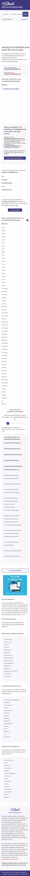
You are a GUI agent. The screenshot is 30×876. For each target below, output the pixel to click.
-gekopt (6, 797)
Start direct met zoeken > (14, 158)
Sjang (3, 252)
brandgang (5, 328)
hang (3, 243)
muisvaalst (7, 676)
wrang (3, 276)
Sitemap (10, 874)
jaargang (4, 398)
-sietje (6, 778)
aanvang (4, 294)
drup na (6, 647)
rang (3, 249)
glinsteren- (7, 737)
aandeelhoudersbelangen (12, 443)
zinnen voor (12, 73)
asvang (4, 303)
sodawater (7, 650)
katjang (4, 404)
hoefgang (4, 385)
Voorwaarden (24, 874)
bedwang (4, 306)
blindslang (5, 322)
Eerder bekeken (7, 19)
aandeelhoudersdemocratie (12, 530)
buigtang (4, 337)
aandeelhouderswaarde (11, 501)
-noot (5, 763)
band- (6, 729)
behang (4, 310)
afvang (4, 300)
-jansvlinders (8, 789)
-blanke (6, 770)
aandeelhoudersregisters (11, 542)
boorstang (5, 325)
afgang (4, 297)
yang (3, 279)
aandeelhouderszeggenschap (12, 550)
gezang (4, 367)
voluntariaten (8, 660)
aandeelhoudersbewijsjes (11, 510)
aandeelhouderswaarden (11, 533)
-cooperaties (7, 781)
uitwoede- (7, 702)
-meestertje (7, 768)
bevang (4, 319)
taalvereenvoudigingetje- (11, 700)
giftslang (4, 373)
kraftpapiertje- (8, 723)
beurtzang (5, 316)
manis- (6, 708)
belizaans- (7, 721)
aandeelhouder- (7, 190)
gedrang (4, 361)
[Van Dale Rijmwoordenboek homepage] (9, 4)
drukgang (4, 355)
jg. (2, 401)
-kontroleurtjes (8, 760)
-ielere (6, 784)
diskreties (7, 652)
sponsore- (7, 731)
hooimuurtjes (8, 639)
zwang (3, 285)
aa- (3, 176)
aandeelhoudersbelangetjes (13, 466)
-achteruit (7, 776)
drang (3, 233)
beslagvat (7, 668)
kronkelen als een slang (11, 89)
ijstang (4, 392)
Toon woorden (15, 210)
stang (3, 261)
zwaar (6, 645)
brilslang (4, 334)
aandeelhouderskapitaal (11, 519)
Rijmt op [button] (5, 14)
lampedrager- (8, 710)
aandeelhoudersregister (11, 522)
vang (3, 267)
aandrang (5, 288)
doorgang (4, 346)
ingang (4, 395)
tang (3, 264)
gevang (4, 364)
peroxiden (7, 666)
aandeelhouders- (7, 183)
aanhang (4, 291)
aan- (3, 186)
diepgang (4, 340)
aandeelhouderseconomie (11, 516)
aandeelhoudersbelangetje (13, 454)
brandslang (5, 331)
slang (3, 255)
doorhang (4, 349)
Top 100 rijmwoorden (15, 570)
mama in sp (7, 642)
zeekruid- (7, 713)
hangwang (5, 382)
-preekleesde (8, 792)
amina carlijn (8, 655)
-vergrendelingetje (9, 773)
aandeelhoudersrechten (11, 489)
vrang (3, 270)
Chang (3, 230)
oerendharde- (8, 705)
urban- (6, 726)
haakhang (5, 379)
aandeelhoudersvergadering (12, 484)
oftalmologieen (8, 658)
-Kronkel (6, 765)
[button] (27, 220)
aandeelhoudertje (9, 504)
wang (3, 273)
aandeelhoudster (9, 545)
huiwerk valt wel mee (10, 671)
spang (3, 258)
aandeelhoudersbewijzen (11, 478)
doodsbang (5, 343)
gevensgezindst (8, 663)
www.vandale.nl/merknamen (10, 859)
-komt (6, 794)
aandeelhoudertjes (9, 507)
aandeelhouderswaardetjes (12, 556)
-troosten (6, 786)
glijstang (4, 376)
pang (3, 246)
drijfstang (4, 352)
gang (3, 240)
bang (3, 227)
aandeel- (5, 179)
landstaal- (7, 718)
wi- (5, 734)
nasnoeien (7, 673)
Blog (5, 874)
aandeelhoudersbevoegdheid (12, 525)
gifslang (4, 370)
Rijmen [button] (25, 14)
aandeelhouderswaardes (11, 536)
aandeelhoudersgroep (10, 498)
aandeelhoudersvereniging (12, 492)
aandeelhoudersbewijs (11, 469)
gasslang (4, 358)
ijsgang (4, 389)
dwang (4, 237)
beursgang (5, 313)
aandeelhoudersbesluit (11, 460)
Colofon (16, 874)
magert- (6, 715)
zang (3, 282)
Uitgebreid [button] (24, 19)
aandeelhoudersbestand (12, 448)
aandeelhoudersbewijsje (11, 475)
